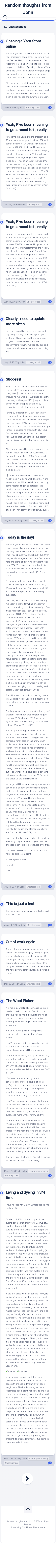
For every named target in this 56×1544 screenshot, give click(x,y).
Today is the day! (20, 537)
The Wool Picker (19, 1000)
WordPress (27, 1527)
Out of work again (20, 942)
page (47, 70)
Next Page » (27, 1478)
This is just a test (20, 903)
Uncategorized (32, 107)
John (22, 107)
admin (23, 204)
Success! (13, 379)
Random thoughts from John (28, 8)
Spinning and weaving (38, 1171)
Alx (43, 1527)
